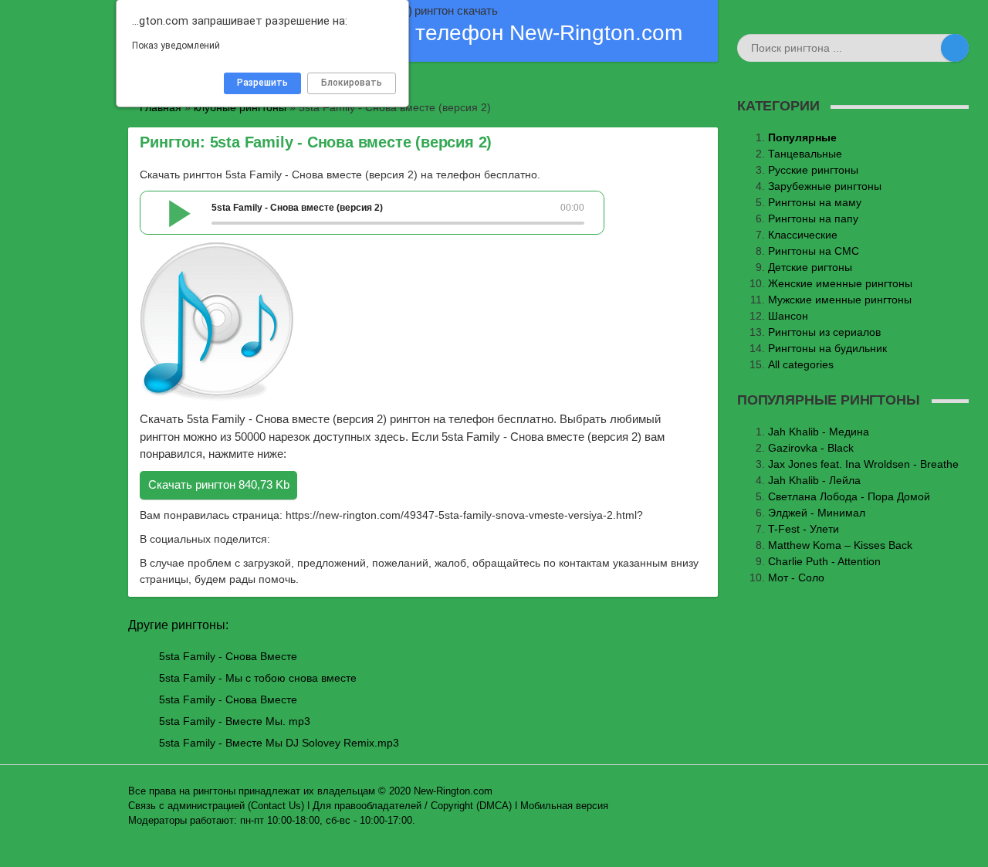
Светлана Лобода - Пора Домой (849, 496)
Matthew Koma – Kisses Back (840, 545)
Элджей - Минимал (816, 512)
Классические (802, 235)
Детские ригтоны (810, 267)
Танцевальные (805, 153)
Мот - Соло (796, 577)
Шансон (788, 316)
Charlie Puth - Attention (824, 561)
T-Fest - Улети (803, 529)
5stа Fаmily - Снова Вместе (228, 699)
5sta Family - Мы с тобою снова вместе (258, 678)
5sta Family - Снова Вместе (228, 656)
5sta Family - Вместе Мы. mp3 (234, 721)
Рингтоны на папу (813, 218)
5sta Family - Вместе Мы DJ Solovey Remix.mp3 (279, 743)
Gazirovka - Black (811, 448)
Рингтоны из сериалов (824, 332)
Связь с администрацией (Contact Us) (216, 806)
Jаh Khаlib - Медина (818, 431)
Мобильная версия (564, 806)
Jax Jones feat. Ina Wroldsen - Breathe (863, 464)
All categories (801, 364)
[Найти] (955, 48)
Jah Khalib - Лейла (814, 480)
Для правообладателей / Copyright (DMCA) (412, 806)
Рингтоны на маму (814, 202)
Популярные (802, 137)
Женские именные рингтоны (840, 283)
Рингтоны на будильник (827, 348)
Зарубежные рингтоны (824, 186)
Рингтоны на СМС (813, 251)
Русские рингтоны (813, 170)
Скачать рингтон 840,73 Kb (218, 484)
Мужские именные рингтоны (840, 299)
